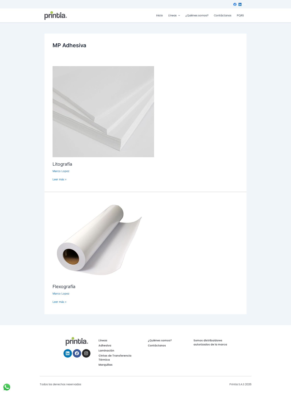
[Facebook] (234, 4)
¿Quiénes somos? (196, 15)
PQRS (240, 15)
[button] (178, 15)
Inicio (159, 15)
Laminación (106, 350)
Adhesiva (105, 345)
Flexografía (64, 286)
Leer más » (60, 179)
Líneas (172, 15)
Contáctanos (222, 15)
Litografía (62, 164)
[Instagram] (245, 4)
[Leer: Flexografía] (98, 239)
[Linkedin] (239, 4)
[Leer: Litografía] (103, 111)
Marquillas (105, 365)
